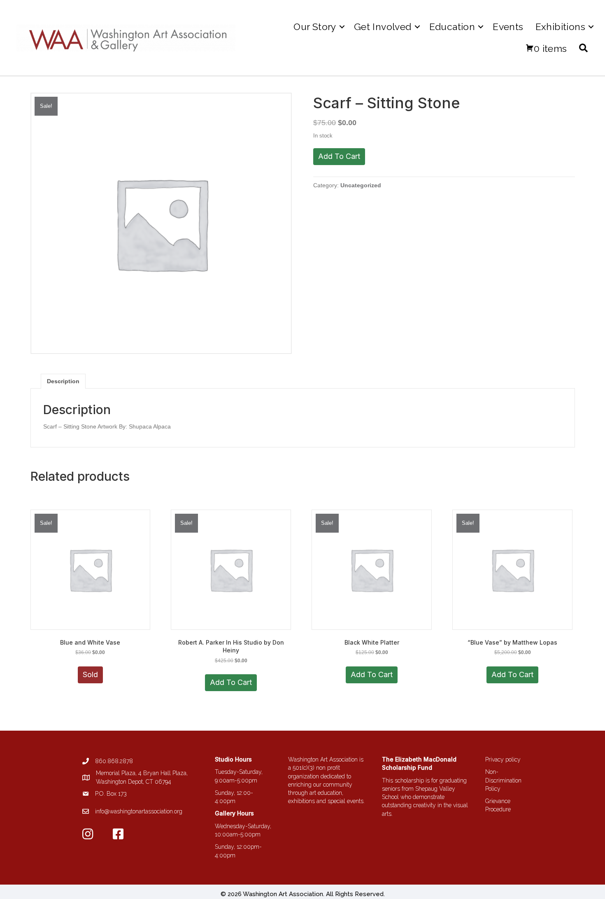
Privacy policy (503, 759)
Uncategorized (360, 185)
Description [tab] (63, 381)
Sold (90, 674)
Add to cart (339, 156)
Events (508, 26)
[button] (342, 26)
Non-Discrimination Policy (503, 780)
